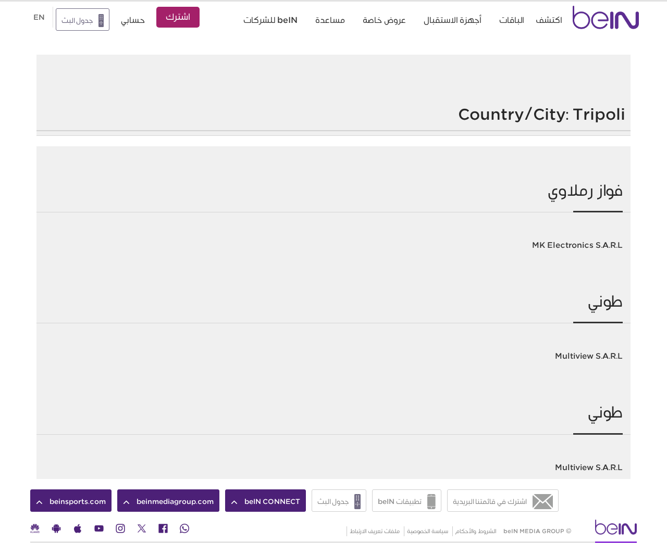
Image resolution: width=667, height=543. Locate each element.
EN (39, 17)
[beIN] (616, 530)
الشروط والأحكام (476, 531)
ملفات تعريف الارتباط (375, 531)
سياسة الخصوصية (427, 531)
